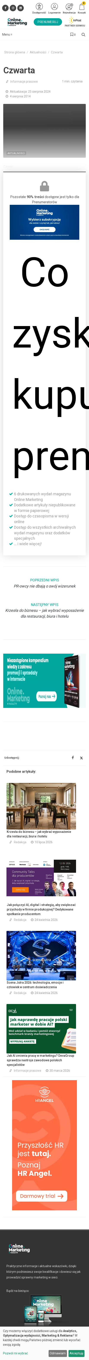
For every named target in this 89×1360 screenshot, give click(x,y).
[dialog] (44, 1343)
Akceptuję (76, 1353)
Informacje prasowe (24, 81)
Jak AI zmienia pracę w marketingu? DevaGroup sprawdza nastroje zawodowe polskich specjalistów (40, 1060)
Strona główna (14, 52)
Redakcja (20, 842)
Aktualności (38, 52)
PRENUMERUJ (48, 22)
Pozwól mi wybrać (15, 1353)
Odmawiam (58, 1353)
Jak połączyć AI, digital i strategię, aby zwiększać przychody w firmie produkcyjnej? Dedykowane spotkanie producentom (41, 909)
